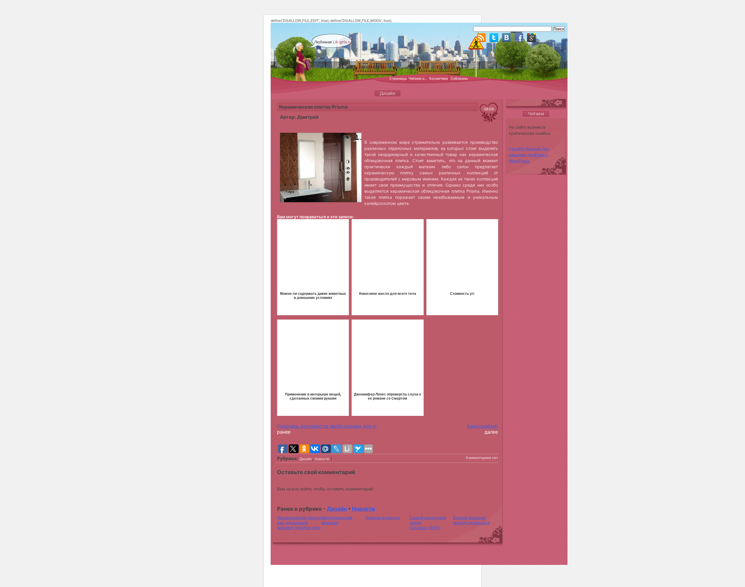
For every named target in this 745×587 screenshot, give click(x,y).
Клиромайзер (482, 426)
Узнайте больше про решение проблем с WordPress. (529, 154)
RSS (481, 37)
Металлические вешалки (336, 520)
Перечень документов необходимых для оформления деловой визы (356, 426)
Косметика (438, 78)
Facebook (519, 37)
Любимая (333, 42)
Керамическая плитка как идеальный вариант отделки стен (299, 522)
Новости (322, 459)
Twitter (493, 37)
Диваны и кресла (382, 517)
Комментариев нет (482, 457)
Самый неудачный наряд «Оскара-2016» (427, 522)
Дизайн (305, 459)
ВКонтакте (506, 37)
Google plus (531, 37)
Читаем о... (418, 78)
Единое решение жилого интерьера (471, 520)
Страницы (398, 78)
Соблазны (459, 78)
